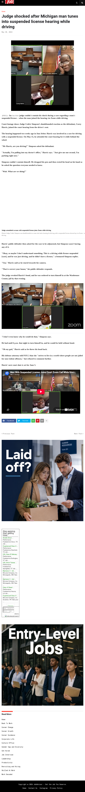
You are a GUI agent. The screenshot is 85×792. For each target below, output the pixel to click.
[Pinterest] (38, 421)
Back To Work (7, 723)
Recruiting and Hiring (11, 766)
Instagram (44, 788)
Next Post (78, 434)
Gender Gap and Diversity (12, 747)
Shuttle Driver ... (8, 538)
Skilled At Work (8, 770)
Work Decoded (7, 774)
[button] (2, 2)
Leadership (6, 759)
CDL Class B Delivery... (10, 554)
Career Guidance (8, 735)
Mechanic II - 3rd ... (9, 571)
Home (3, 11)
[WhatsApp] (33, 421)
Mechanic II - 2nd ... (9, 579)
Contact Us (32, 788)
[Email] (42, 421)
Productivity (7, 762)
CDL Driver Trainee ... (10, 562)
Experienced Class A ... (10, 546)
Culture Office (8, 743)
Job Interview (7, 755)
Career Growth (7, 731)
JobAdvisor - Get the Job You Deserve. (50, 784)
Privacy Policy (56, 788)
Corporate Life (8, 739)
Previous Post (8, 434)
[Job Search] (12, 616)
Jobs (15, 614)
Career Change (7, 727)
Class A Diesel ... (8, 587)
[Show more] (46, 421)
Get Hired (6, 751)
